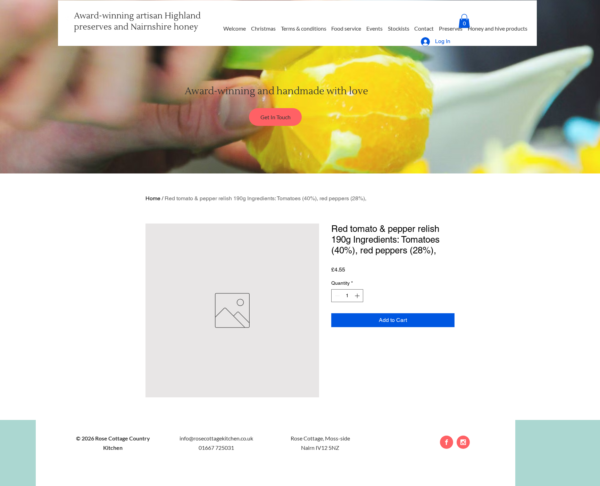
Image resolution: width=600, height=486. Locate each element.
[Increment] (357, 296)
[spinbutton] (347, 296)
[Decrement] (336, 296)
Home (152, 198)
